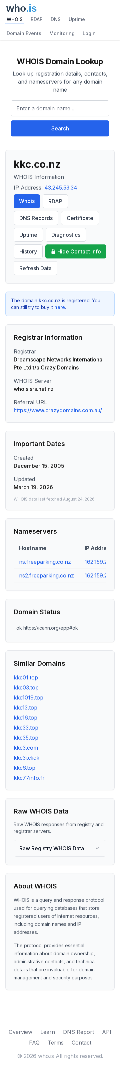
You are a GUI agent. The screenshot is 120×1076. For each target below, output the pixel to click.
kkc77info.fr (29, 777)
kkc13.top (25, 707)
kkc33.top (26, 727)
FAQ (34, 1042)
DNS (56, 19)
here (59, 307)
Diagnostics (65, 234)
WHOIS (15, 19)
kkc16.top (25, 717)
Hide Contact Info (79, 251)
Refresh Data (35, 268)
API (106, 1032)
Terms (56, 1042)
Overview (20, 1032)
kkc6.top (24, 767)
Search (60, 128)
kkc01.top (26, 677)
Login (89, 33)
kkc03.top (26, 687)
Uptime (77, 19)
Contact (81, 1042)
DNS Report (78, 1032)
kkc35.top (26, 737)
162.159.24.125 (102, 561)
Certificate (80, 218)
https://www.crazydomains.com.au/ (58, 410)
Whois (27, 201)
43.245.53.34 (60, 187)
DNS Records (36, 218)
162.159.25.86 (101, 575)
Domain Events (24, 33)
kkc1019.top (28, 697)
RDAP (37, 19)
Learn (47, 1032)
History (28, 251)
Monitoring (62, 33)
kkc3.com (26, 747)
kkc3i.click (26, 757)
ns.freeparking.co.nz (45, 561)
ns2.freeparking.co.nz (46, 575)
